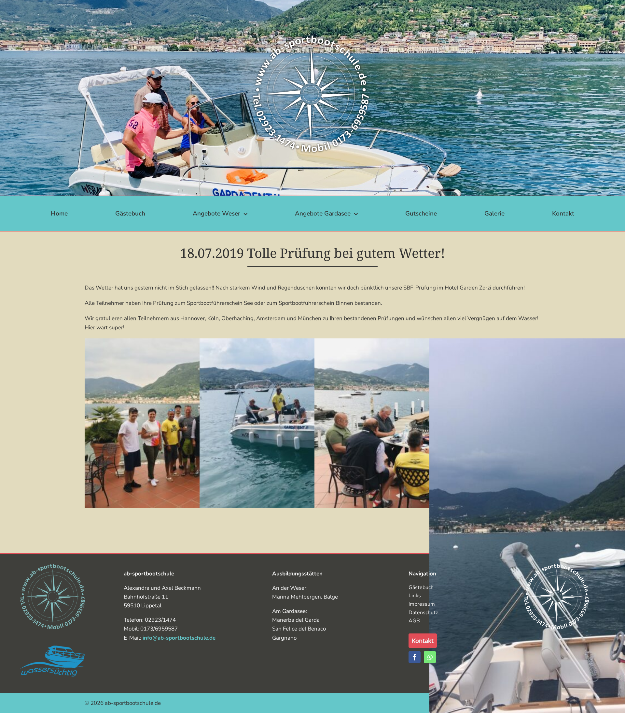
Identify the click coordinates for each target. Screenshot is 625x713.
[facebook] (415, 657)
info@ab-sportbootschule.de (179, 638)
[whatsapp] (430, 657)
